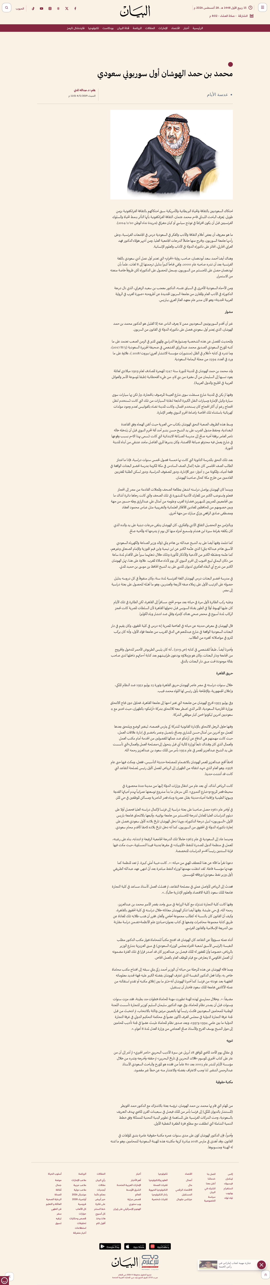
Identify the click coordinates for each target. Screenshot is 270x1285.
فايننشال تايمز (76, 28)
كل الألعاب (81, 1208)
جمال (58, 1184)
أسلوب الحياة (54, 1173)
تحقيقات (81, 1223)
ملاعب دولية (80, 1189)
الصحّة (58, 1194)
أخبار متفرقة (79, 1232)
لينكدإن (229, 1178)
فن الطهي (56, 1208)
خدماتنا (211, 1178)
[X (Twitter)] (67, 8)
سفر (59, 1213)
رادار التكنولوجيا (160, 1194)
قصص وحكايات (77, 1218)
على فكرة (100, 1203)
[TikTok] (33, 8)
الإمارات (163, 28)
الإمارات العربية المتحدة (129, 1184)
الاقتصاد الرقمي (184, 1189)
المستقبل (187, 1194)
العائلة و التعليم (53, 1203)
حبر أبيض (100, 1199)
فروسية (82, 1203)
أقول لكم (100, 1223)
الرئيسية (198, 28)
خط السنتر (99, 1208)
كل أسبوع (100, 1213)
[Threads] (58, 8)
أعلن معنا (210, 1183)
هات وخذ (100, 1218)
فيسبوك (228, 1183)
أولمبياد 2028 (79, 1199)
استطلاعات (80, 1227)
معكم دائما (99, 1194)
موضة (58, 1180)
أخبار (186, 28)
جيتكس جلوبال (184, 1199)
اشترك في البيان (210, 1190)
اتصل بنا (211, 1173)
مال (190, 1184)
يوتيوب (229, 1193)
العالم (138, 1194)
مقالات (101, 1184)
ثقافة (58, 1189)
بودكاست (108, 28)
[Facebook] (75, 8)
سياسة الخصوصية (209, 1198)
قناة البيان (123, 28)
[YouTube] (41, 8)
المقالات (150, 28)
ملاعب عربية (80, 1184)
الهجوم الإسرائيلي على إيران (127, 1208)
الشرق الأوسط (133, 1189)
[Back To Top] (265, 1274)
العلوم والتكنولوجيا (158, 1180)
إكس (230, 1173)
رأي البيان (100, 1180)
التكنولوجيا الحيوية (158, 1189)
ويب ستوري (135, 1203)
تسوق (58, 1223)
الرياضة (137, 28)
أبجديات (101, 1189)
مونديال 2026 (79, 1194)
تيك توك (228, 1197)
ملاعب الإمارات (79, 1180)
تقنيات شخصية (160, 1199)
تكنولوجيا (93, 28)
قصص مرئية (134, 1199)
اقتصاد (175, 28)
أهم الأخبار (136, 1180)
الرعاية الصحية (53, 1199)
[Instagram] (50, 8)
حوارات (82, 1213)
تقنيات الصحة (160, 1184)
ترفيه (58, 1218)
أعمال (189, 1180)
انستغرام (228, 1188)
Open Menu (262, 7)
